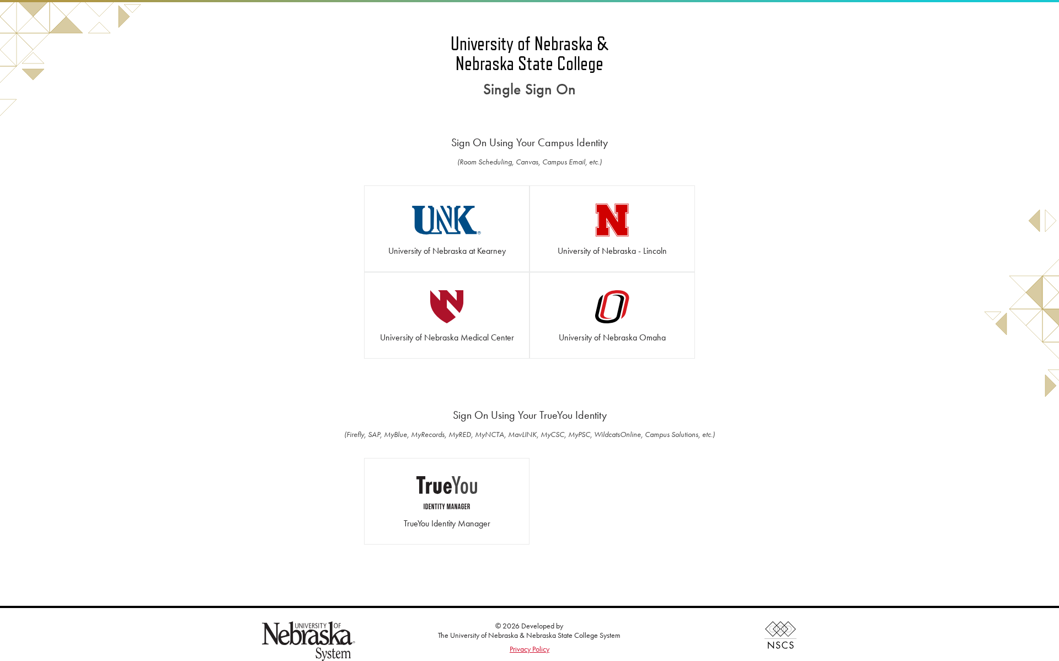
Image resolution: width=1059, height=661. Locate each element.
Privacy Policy (529, 649)
